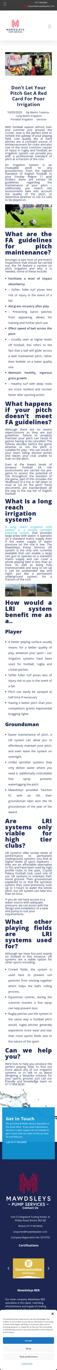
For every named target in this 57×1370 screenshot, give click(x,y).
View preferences (29, 1356)
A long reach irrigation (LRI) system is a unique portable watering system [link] (28, 530)
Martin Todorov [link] (39, 112)
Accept (28, 1340)
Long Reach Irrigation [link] (29, 116)
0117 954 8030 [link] (19, 1142)
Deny (28, 1348)
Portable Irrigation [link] (22, 119)
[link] (38, 3)
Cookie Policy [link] (27, 1363)
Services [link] (41, 119)
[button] (52, 1313)
